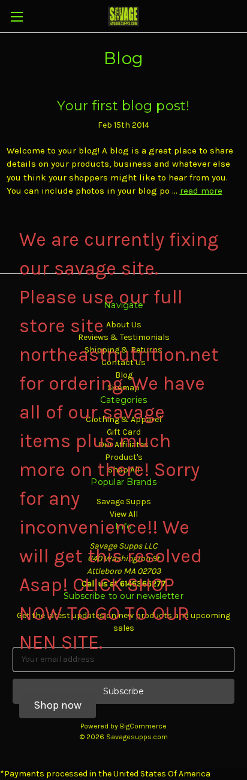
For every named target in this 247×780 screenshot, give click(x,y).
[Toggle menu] (16, 16)
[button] (57, 705)
